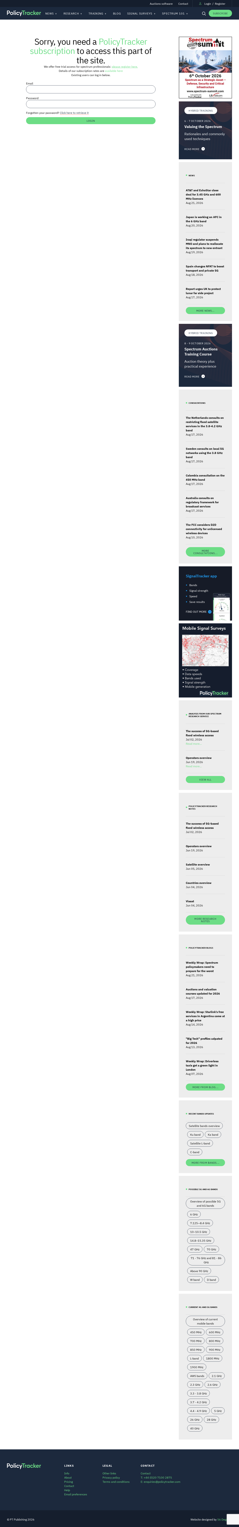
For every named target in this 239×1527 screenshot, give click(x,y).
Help (67, 1490)
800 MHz (214, 1341)
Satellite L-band (200, 1143)
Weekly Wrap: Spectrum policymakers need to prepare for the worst (202, 966)
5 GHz (218, 1411)
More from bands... (205, 1162)
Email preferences (75, 1494)
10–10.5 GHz (198, 1232)
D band (211, 1280)
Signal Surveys (139, 13)
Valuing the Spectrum (203, 126)
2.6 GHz (212, 1384)
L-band (194, 1358)
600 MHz (214, 1332)
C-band (194, 1152)
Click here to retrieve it (74, 113)
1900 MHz (196, 1367)
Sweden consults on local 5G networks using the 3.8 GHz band (205, 453)
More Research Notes (205, 920)
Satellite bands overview (204, 1126)
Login (207, 3)
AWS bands (197, 1376)
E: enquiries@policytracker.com (160, 1481)
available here (114, 71)
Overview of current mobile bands (205, 1321)
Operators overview (199, 758)
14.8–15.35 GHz (200, 1240)
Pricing (68, 1481)
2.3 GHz (195, 1384)
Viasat (190, 901)
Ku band (195, 1134)
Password (32, 98)
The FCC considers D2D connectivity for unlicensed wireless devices (204, 529)
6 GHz (194, 1214)
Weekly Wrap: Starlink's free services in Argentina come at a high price (205, 1016)
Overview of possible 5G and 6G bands (205, 1203)
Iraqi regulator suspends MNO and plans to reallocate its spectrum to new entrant (204, 243)
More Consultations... (205, 552)
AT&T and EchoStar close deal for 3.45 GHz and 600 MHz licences (203, 194)
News (49, 13)
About (68, 1477)
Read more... (194, 743)
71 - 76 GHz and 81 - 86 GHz (206, 1260)
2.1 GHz (217, 1376)
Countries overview (198, 883)
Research (71, 13)
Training (96, 13)
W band (195, 1280)
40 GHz (194, 1428)
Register (220, 3)
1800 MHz (212, 1358)
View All (205, 779)
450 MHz (196, 1332)
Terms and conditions (116, 1481)
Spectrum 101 (173, 13)
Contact (183, 3)
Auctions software (161, 3)
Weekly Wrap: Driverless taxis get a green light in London (202, 1065)
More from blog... (205, 1087)
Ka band (213, 1134)
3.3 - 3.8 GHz (198, 1393)
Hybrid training (201, 110)
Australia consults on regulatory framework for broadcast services (202, 502)
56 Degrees (224, 1519)
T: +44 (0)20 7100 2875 (156, 1477)
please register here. (125, 66)
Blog (117, 13)
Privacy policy (111, 1477)
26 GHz (194, 1419)
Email (29, 83)
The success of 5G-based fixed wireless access (202, 733)
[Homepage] (24, 13)
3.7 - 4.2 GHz (198, 1402)
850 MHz (196, 1349)
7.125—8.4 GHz (200, 1223)
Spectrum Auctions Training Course (201, 351)
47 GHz (194, 1249)
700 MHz (196, 1341)
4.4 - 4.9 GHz (198, 1411)
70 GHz (211, 1249)
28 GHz (211, 1419)
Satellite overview (198, 864)
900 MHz (214, 1349)
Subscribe (220, 13)
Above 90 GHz (199, 1271)
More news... (205, 310)
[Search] (203, 13)
